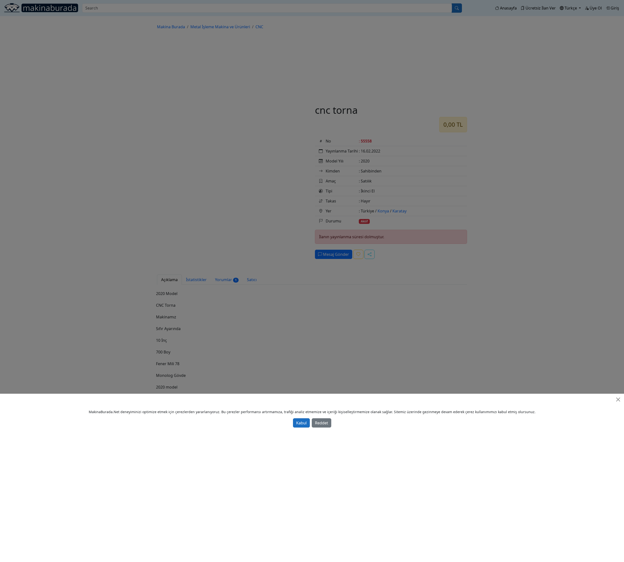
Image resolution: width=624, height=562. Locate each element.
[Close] (618, 399)
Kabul (301, 423)
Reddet (321, 423)
